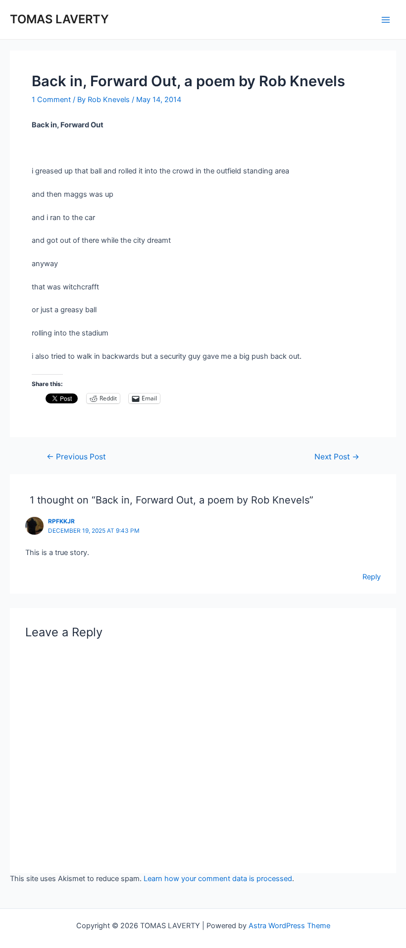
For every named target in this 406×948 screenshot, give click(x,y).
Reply (371, 576)
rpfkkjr (61, 521)
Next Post (336, 457)
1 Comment (51, 99)
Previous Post (76, 457)
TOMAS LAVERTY (59, 19)
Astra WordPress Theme (289, 925)
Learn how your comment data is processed (218, 878)
